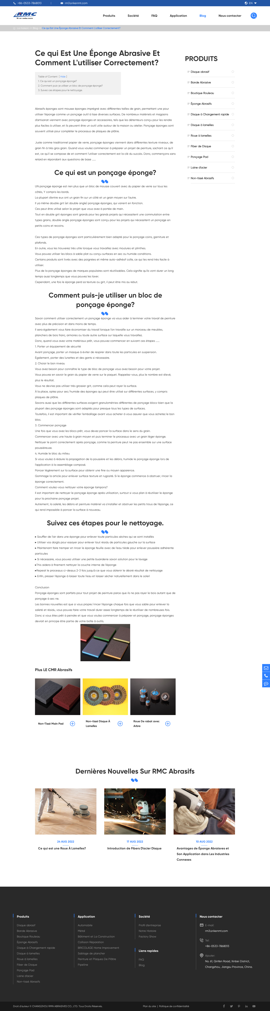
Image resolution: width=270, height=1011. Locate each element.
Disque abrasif (200, 71)
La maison (23, 28)
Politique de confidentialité (174, 1006)
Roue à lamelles (201, 135)
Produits (109, 16)
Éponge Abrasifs (201, 103)
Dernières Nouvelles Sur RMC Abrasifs (135, 771)
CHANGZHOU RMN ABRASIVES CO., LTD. (55, 1006)
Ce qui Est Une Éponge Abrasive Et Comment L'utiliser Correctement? (81, 28)
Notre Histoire (147, 930)
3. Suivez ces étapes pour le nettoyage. (60, 90)
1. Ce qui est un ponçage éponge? (57, 81)
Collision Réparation (91, 942)
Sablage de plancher (91, 953)
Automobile (85, 925)
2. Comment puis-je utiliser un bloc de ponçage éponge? (70, 85)
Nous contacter (230, 16)
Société (133, 16)
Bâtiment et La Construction (96, 936)
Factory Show (147, 936)
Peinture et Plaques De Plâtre (97, 959)
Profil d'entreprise (150, 925)
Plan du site (149, 1006)
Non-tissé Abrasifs (202, 178)
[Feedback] (266, 683)
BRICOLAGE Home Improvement (98, 947)
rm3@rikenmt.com (76, 3)
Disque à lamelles (202, 125)
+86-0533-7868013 (30, 3)
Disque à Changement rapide (210, 114)
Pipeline (83, 964)
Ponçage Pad (199, 156)
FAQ (154, 16)
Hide (62, 76)
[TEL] (266, 676)
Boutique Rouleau (202, 93)
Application (178, 16)
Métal (81, 930)
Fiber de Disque (201, 146)
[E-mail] (266, 668)
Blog (203, 16)
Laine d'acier (199, 167)
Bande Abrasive (201, 82)
